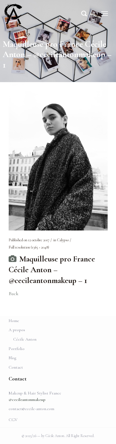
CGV (13, 419)
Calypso (63, 240)
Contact (16, 367)
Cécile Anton (24, 339)
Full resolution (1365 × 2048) (29, 247)
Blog (12, 358)
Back (13, 293)
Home (14, 320)
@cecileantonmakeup (27, 399)
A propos (17, 330)
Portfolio (17, 348)
